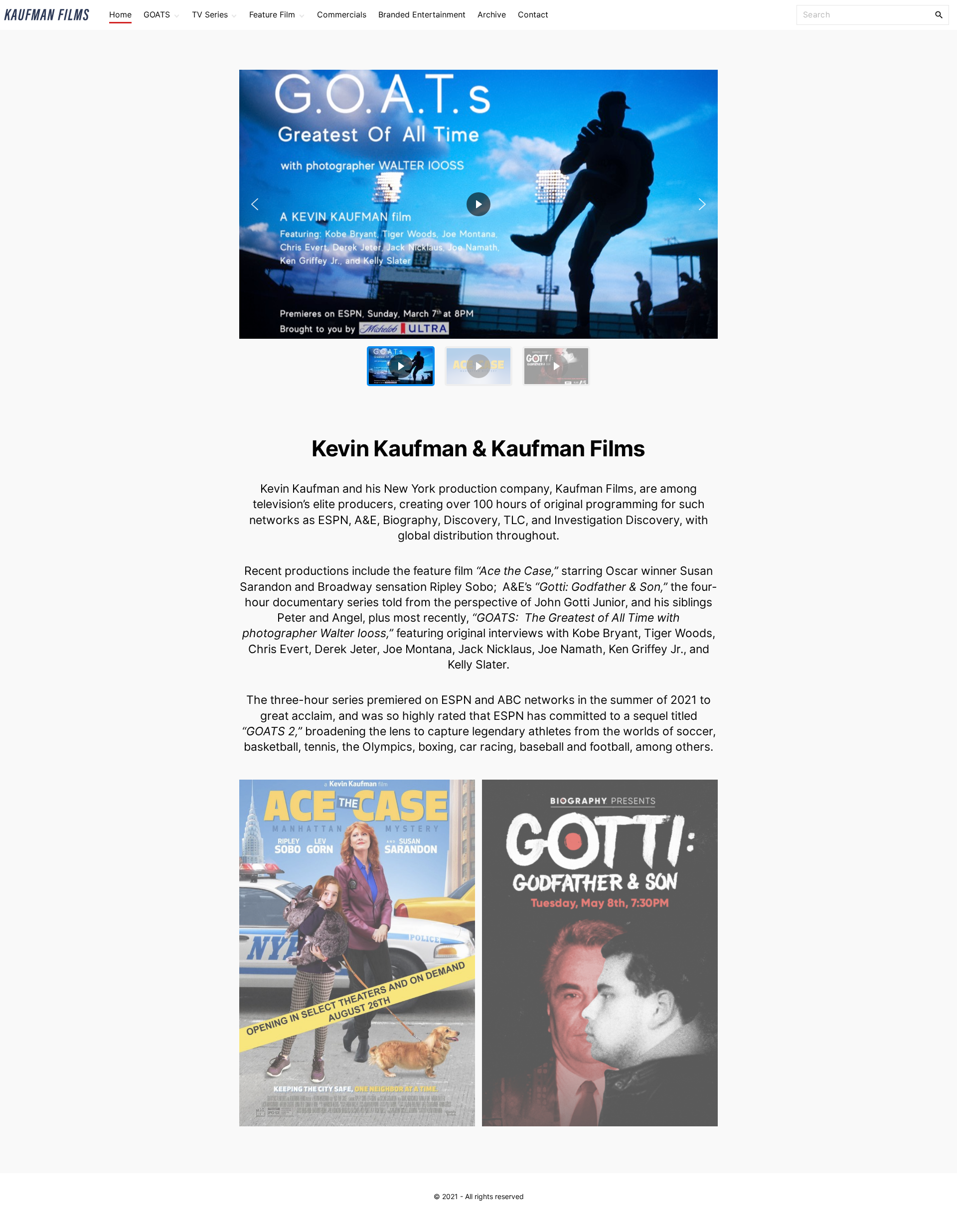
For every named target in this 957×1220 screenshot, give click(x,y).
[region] (478, 232)
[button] (478, 204)
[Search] (939, 14)
